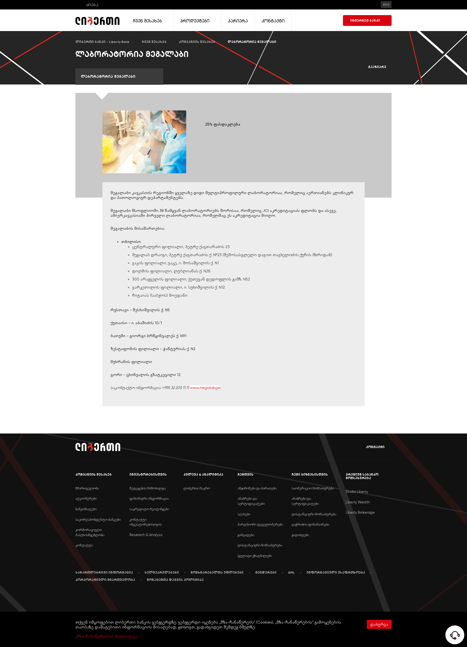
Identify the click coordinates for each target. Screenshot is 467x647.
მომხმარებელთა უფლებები (217, 572)
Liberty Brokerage (360, 512)
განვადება (246, 535)
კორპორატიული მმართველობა (105, 580)
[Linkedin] (88, 597)
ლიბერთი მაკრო (197, 488)
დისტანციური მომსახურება (260, 545)
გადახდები (300, 535)
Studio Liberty (357, 492)
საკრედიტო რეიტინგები (149, 509)
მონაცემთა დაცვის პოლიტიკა (175, 580)
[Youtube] (101, 596)
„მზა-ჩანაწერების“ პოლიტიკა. (106, 636)
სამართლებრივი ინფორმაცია (104, 572)
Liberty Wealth (358, 502)
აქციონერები (86, 498)
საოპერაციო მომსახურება (313, 488)
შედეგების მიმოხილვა (147, 488)
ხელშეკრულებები (162, 572)
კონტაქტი (375, 447)
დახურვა (379, 624)
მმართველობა (87, 488)
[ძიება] (79, 4)
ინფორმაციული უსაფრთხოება (335, 572)
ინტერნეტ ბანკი (365, 20)
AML (291, 572)
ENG (386, 4)
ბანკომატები (85, 509)
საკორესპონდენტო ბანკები (98, 519)
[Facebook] (76, 596)
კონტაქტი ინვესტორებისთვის (145, 522)
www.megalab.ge (205, 387)
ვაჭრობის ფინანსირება (310, 524)
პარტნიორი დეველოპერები (260, 524)
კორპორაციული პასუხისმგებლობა (89, 532)
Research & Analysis (145, 535)
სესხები (244, 514)
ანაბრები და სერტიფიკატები (251, 501)
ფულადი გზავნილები (255, 556)
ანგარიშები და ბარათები (257, 488)
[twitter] (114, 597)
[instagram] (127, 596)
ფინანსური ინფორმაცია (149, 498)
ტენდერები (265, 572)
